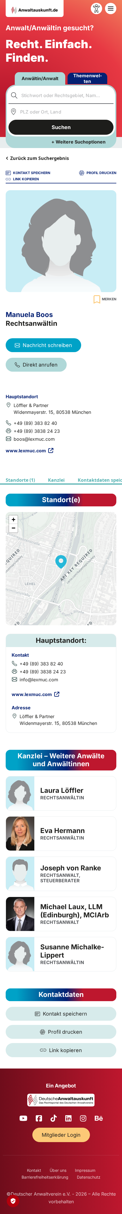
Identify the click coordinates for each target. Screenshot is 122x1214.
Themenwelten (87, 78)
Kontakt (34, 1170)
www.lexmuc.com (26, 450)
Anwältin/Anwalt (40, 78)
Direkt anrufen (40, 365)
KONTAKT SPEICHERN (31, 173)
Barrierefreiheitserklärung (45, 1177)
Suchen (61, 127)
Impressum (85, 1170)
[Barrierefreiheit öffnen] (96, 8)
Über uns (58, 1170)
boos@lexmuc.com (34, 439)
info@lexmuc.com (39, 679)
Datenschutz (88, 1177)
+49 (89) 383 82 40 (35, 423)
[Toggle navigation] (110, 8)
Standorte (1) (20, 480)
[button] (61, 562)
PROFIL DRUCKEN (101, 173)
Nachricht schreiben (47, 345)
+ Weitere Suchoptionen (78, 142)
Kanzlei (56, 480)
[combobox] (61, 95)
